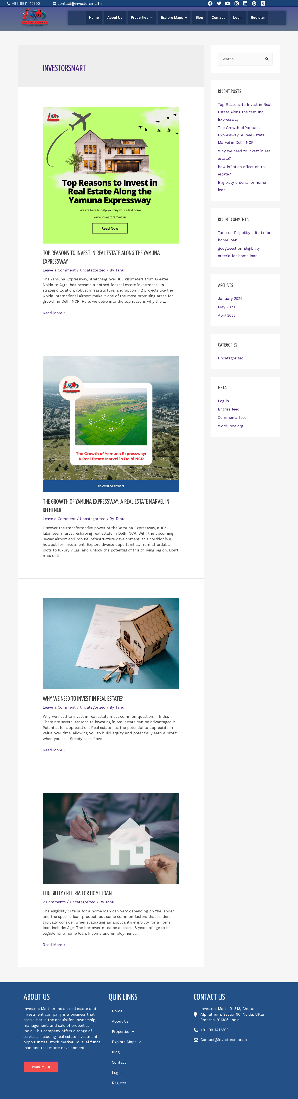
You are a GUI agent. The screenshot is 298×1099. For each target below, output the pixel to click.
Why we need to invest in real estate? (83, 699)
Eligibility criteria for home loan (77, 894)
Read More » (54, 313)
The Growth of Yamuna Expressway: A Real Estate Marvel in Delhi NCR (241, 135)
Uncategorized (93, 270)
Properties (139, 17)
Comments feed (232, 417)
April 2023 (227, 315)
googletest (227, 248)
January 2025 (230, 298)
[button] (142, 17)
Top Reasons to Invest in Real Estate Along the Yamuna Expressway (244, 112)
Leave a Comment (59, 270)
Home (94, 17)
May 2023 (226, 307)
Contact (218, 17)
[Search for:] (245, 59)
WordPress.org (230, 426)
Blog (199, 17)
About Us (114, 17)
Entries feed (229, 409)
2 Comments (54, 902)
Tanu (222, 232)
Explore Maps (172, 17)
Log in (223, 401)
